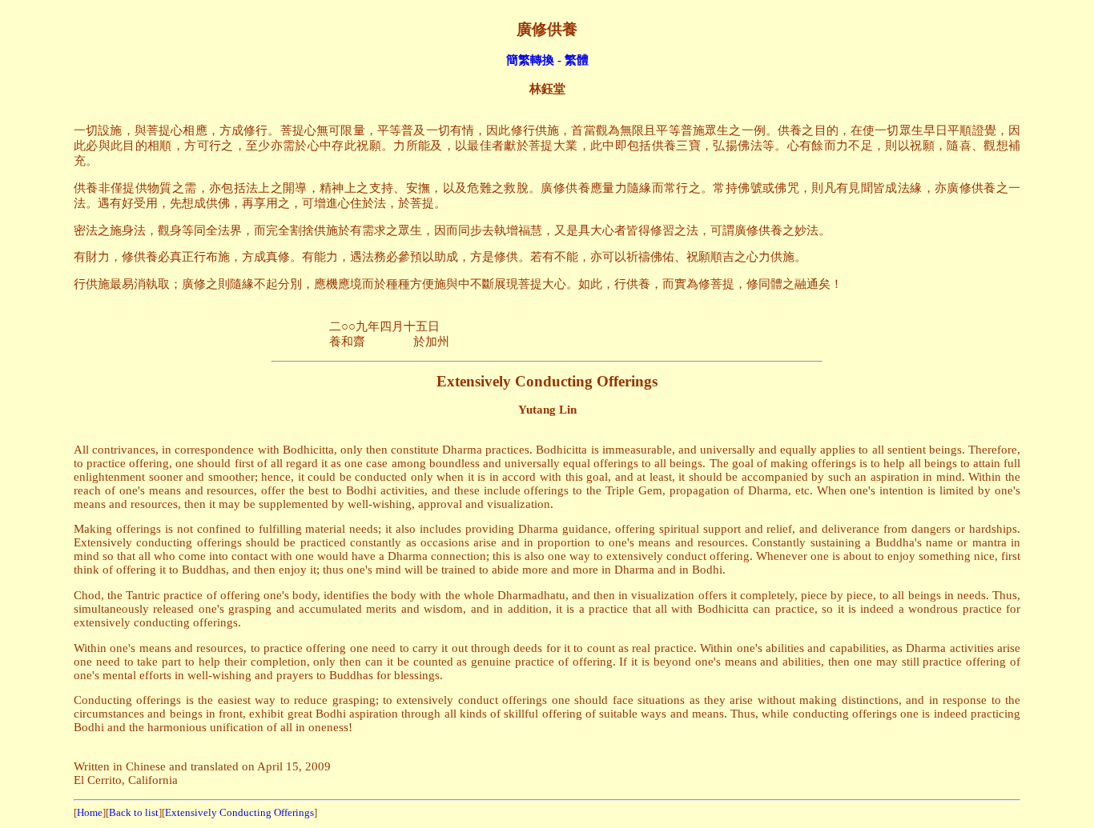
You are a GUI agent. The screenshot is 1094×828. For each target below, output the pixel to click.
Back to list (134, 812)
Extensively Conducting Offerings (239, 812)
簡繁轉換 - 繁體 (547, 59)
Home (90, 812)
